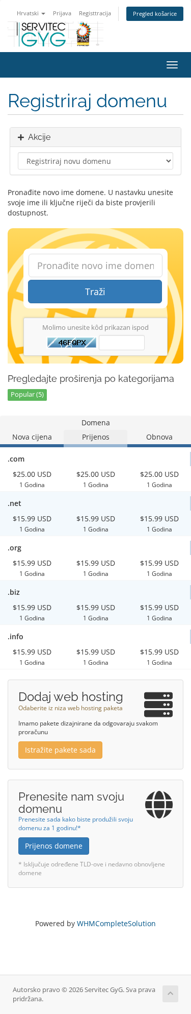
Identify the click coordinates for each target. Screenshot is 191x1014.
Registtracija (95, 13)
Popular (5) (27, 394)
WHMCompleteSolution (116, 923)
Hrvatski (28, 13)
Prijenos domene (54, 846)
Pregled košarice (155, 13)
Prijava (62, 13)
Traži (95, 291)
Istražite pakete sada (60, 750)
